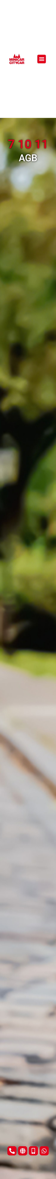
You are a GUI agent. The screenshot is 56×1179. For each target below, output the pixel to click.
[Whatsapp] (44, 1150)
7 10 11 (28, 144)
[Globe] (22, 1150)
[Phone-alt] (11, 1150)
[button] (41, 59)
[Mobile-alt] (33, 1150)
